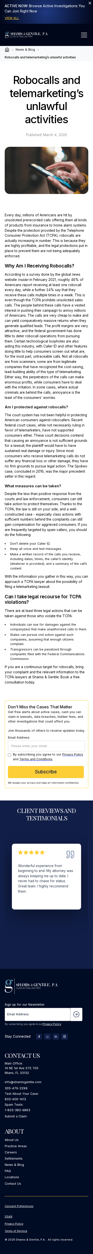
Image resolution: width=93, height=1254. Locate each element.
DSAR (8, 1216)
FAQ (8, 1171)
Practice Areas (16, 1146)
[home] (26, 35)
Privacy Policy (72, 754)
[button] (83, 35)
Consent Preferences (19, 1206)
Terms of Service (16, 1231)
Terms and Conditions (35, 759)
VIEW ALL (12, 18)
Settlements (14, 1158)
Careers (11, 1152)
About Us (12, 1140)
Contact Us (13, 1183)
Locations (12, 1177)
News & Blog (14, 1165)
